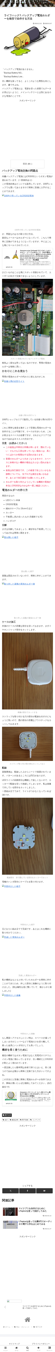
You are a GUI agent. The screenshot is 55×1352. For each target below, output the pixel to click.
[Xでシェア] (10, 1190)
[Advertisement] (27, 130)
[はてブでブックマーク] (44, 1190)
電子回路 (25, 1120)
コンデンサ (36, 1120)
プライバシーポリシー (41, 1344)
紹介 (6, 1120)
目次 (25, 164)
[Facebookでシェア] (27, 1190)
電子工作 (8, 1115)
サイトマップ (14, 1344)
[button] (49, 719)
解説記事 (15, 1120)
